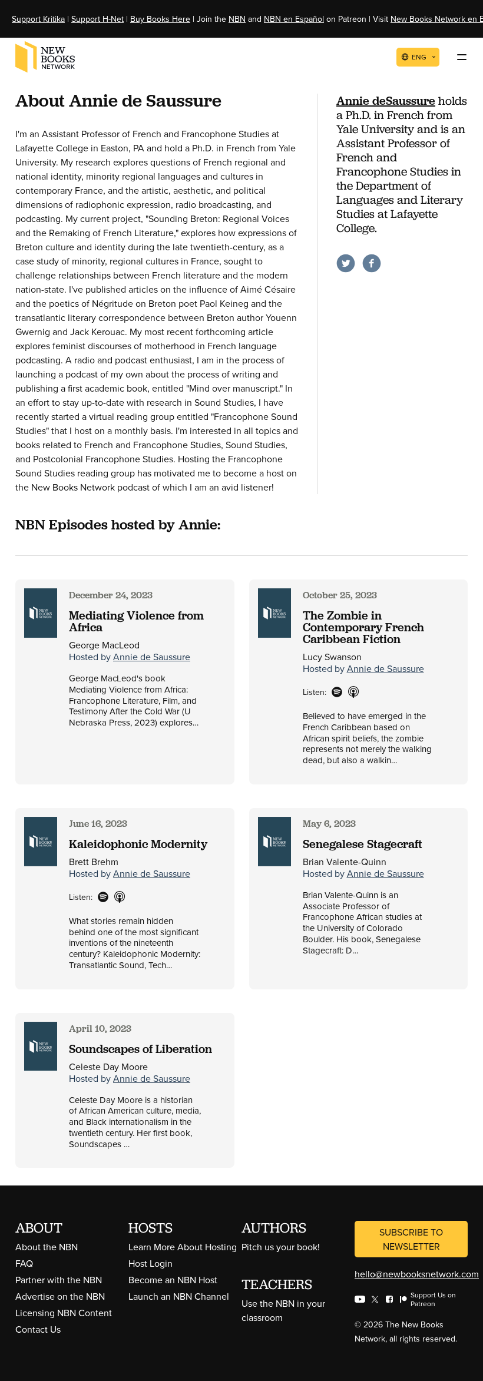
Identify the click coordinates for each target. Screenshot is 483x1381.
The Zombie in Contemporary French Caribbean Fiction (363, 627)
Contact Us (38, 1329)
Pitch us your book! (281, 1246)
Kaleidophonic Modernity (138, 844)
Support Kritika (38, 19)
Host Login (150, 1263)
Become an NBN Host (172, 1279)
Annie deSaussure (385, 100)
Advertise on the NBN (60, 1296)
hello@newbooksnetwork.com (417, 1273)
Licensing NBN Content (63, 1312)
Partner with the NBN (58, 1279)
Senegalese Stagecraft (362, 844)
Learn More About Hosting (182, 1246)
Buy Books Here (160, 19)
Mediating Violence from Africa (136, 621)
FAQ (24, 1263)
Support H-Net (97, 19)
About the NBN (46, 1246)
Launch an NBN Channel (178, 1296)
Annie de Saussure (151, 656)
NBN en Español (294, 19)
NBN (237, 19)
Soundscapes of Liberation (140, 1049)
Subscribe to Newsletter (411, 1239)
